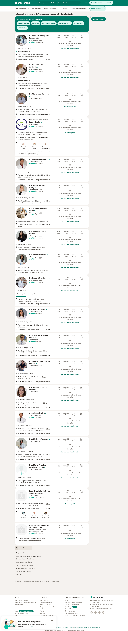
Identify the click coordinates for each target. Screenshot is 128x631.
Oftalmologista (23, 23)
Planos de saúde (45, 605)
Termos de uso (70, 611)
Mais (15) (19, 575)
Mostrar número (70, 107)
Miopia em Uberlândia (23, 571)
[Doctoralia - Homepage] (25, 3)
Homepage (18, 581)
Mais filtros (98, 9)
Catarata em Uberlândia (24, 562)
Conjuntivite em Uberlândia (25, 559)
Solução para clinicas (72, 605)
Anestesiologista (64, 23)
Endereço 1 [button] (21, 294)
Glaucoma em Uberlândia (24, 565)
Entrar (86, 3)
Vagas (24, 611)
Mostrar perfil (70, 133)
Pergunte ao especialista (48, 607)
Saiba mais (30, 626)
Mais (40, 40)
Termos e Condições (21, 613)
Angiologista (78, 23)
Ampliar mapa (98, 19)
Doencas (43, 613)
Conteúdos (68, 609)
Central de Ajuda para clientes (75, 615)
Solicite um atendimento (70, 49)
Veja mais (21, 28)
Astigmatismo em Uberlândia (25, 568)
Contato (17, 609)
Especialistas (44, 600)
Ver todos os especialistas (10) (28, 154)
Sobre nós (18, 607)
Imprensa (18, 615)
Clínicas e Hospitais (46, 603)
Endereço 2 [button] (31, 294)
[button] (86, 20)
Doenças (25, 581)
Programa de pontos (79, 9)
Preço (67, 600)
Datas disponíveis (50, 9)
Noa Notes (70, 607)
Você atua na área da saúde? (101, 3)
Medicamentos (45, 609)
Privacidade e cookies (22, 600)
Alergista (35, 23)
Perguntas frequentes (47, 615)
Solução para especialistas (73, 603)
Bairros (64, 9)
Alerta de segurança (71, 613)
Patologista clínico (48, 23)
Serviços (42, 611)
